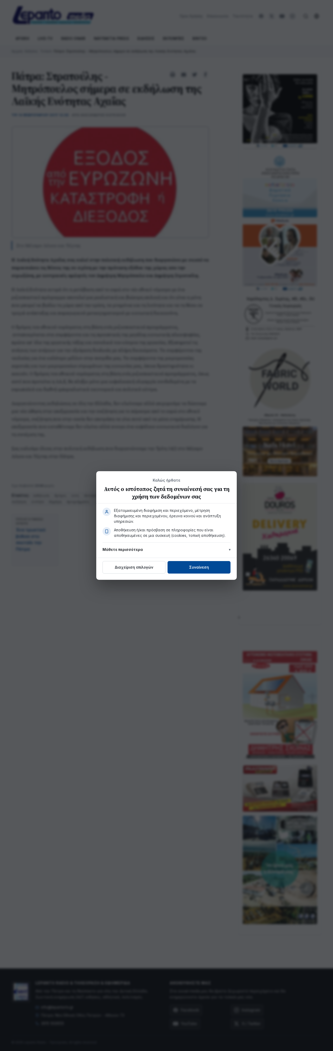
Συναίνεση (199, 567)
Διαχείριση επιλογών (134, 567)
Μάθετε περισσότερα (123, 549)
